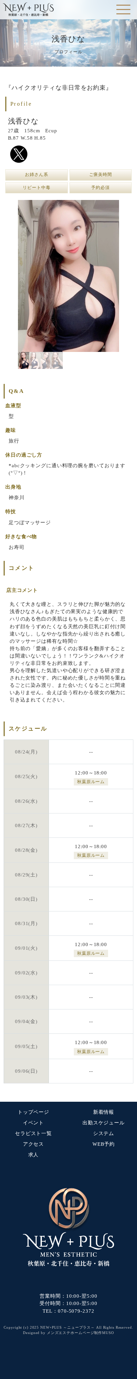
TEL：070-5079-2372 (68, 1311)
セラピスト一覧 (33, 1133)
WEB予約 (103, 1144)
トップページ (33, 1112)
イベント (33, 1122)
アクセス (33, 1144)
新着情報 (103, 1112)
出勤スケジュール (103, 1122)
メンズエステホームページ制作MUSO (80, 1333)
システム (103, 1133)
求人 (33, 1154)
